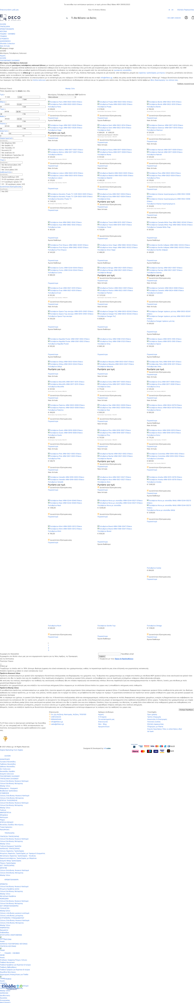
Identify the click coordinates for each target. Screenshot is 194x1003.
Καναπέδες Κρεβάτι (7, 701)
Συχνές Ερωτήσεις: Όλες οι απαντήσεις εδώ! (164, 657)
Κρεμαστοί (4, 862)
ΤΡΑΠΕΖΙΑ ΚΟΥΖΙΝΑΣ (8, 878)
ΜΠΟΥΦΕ (3, 800)
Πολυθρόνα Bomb (154, 107)
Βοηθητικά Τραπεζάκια (8, 721)
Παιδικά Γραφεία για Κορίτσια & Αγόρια (15, 902)
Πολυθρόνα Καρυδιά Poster (58, 344)
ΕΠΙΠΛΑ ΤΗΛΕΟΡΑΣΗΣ (8, 731)
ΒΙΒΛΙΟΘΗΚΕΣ (5, 935)
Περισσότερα (53, 118)
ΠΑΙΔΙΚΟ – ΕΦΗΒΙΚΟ (7, 34)
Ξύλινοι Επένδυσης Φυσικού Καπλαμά (14, 802)
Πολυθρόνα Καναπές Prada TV (60, 199)
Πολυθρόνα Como (55, 273)
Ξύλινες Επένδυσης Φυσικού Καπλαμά (14, 726)
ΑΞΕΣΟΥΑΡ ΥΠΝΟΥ (7, 951)
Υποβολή (102, 584)
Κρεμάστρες (4, 760)
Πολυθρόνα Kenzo (154, 410)
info (107, 677)
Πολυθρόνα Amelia (154, 482)
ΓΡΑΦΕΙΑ (3, 915)
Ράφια (2, 750)
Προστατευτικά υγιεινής (9, 956)
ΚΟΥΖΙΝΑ (3, 31)
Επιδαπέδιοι (4, 865)
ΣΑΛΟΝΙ (3, 24)
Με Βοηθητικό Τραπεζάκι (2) (13, 155)
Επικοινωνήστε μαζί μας (9, 10)
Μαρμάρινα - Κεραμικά (9, 718)
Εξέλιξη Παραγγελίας (185, 10)
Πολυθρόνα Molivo (55, 154)
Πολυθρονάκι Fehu (154, 366)
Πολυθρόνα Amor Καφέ (106, 250)
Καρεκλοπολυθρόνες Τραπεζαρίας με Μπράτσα (18, 790)
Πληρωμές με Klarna (155, 655)
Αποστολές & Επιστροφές (157, 648)
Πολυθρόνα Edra (104, 387)
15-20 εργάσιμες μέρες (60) (13, 179)
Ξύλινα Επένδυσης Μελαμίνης (11, 714)
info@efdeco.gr (106, 78)
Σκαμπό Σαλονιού (7, 704)
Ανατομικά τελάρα (7, 961)
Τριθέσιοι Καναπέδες (8, 694)
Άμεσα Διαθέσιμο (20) (10, 177)
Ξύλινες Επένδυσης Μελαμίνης (12, 728)
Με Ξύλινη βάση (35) (10, 170)
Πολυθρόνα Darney (154, 273)
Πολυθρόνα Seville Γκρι (106, 554)
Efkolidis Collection (7, 43)
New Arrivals (5, 46)
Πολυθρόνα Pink (54, 459)
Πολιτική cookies (153, 650)
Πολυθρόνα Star (104, 410)
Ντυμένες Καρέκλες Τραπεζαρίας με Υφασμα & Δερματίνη (22, 785)
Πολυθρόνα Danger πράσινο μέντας (161, 321)
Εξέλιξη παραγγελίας (155, 652)
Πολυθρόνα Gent (104, 130)
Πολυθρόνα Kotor (153, 435)
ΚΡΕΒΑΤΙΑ (4, 816)
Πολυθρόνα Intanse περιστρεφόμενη (161, 204)
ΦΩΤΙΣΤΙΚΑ (4, 969)
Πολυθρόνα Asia (54, 227)
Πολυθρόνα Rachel (105, 459)
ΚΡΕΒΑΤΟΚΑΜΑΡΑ (7, 29)
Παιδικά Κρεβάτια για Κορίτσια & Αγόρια (15, 897)
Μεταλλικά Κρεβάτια (8, 828)
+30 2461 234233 (174, 18)
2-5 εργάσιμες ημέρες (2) (12, 182)
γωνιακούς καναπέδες (122, 70)
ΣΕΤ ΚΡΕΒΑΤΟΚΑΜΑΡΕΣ (9, 838)
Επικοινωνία (103, 650)
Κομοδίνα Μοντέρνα (8, 904)
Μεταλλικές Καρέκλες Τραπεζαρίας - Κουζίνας (18, 788)
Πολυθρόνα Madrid (105, 178)
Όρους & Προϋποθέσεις (124, 587)
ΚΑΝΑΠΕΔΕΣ (5, 689)
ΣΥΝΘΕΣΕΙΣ (4, 723)
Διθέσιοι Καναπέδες (7, 697)
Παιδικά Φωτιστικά (7, 894)
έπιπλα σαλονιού (39, 80)
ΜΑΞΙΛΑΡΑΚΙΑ (5, 979)
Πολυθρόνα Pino (104, 435)
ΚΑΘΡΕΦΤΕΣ (4, 860)
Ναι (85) (5, 191)
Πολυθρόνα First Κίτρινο (57, 250)
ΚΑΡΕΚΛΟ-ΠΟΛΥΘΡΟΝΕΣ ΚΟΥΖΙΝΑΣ (13, 876)
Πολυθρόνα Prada (104, 107)
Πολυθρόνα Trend (104, 227)
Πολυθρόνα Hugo (54, 130)
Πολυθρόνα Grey (104, 344)
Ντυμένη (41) (7, 167)
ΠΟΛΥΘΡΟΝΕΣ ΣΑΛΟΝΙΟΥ (10, 706)
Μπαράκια (4, 745)
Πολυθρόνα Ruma (104, 154)
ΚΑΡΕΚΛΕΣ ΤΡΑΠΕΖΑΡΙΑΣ (10, 781)
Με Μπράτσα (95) (9, 143)
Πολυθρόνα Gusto (55, 435)
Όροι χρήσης (152, 643)
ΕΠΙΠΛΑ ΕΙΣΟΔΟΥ (7, 752)
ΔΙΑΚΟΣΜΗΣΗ (5, 41)
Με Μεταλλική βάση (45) (11, 165)
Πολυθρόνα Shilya (55, 366)
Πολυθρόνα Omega (154, 554)
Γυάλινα (3, 740)
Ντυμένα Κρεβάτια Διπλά (9, 821)
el (169, 10)
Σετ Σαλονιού (5, 699)
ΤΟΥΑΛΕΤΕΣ (4, 840)
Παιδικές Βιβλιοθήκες (8, 899)
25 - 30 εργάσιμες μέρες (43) (13, 184)
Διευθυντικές (5, 928)
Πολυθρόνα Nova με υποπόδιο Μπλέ (161, 510)
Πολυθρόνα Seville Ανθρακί (157, 250)
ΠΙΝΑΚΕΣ (3, 972)
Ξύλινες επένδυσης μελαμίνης (11, 848)
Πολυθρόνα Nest (54, 505)
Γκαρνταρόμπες (6, 757)
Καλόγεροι (4, 747)
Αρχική (2, 56)
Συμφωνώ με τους (116, 587)
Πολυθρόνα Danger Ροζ (107, 316)
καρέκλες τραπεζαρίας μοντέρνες (152, 73)
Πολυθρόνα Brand (104, 531)
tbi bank (150, 660)
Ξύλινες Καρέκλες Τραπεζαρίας (12, 783)
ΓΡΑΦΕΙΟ (3, 36)
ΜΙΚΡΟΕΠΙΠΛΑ (5, 743)
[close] (1, 592)
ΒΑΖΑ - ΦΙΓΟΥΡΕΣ (7, 974)
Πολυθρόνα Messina (105, 366)
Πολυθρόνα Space (154, 344)
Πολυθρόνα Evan (54, 293)
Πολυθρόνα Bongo (105, 273)
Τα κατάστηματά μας (106, 648)
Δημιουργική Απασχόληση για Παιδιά (14, 907)
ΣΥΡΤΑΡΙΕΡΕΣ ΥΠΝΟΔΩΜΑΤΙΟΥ (12, 850)
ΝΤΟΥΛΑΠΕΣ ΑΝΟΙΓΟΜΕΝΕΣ (11, 867)
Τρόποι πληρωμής (154, 645)
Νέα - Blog (102, 652)
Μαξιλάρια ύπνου (6, 953)
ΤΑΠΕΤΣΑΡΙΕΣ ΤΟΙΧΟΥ (8, 982)
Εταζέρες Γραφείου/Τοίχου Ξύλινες (13, 892)
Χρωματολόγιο (104, 655)
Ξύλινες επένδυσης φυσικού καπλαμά (14, 845)
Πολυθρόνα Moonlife (56, 387)
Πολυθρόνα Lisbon (55, 178)
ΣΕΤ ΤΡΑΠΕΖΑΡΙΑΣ (7, 798)
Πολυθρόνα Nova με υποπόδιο (109, 505)
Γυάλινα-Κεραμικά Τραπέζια (10, 778)
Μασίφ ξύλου (5, 843)
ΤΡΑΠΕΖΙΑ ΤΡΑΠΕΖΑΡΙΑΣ (9, 768)
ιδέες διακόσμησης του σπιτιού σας (164, 80)
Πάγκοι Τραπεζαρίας (8, 795)
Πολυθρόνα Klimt (54, 531)
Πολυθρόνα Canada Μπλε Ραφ (158, 227)
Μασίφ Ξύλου (5, 716)
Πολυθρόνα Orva (153, 387)
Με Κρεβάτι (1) (7, 145)
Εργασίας (3, 930)
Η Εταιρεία (102, 645)
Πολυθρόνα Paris (54, 107)
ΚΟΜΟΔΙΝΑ (4, 831)
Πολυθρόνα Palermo (56, 410)
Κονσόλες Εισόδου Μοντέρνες (11, 755)
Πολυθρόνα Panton (105, 293)
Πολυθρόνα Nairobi (154, 154)
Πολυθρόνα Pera (153, 178)
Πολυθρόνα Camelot (155, 293)
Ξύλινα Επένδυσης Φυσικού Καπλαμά (14, 711)
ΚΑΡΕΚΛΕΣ (4, 925)
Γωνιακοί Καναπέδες (8, 692)
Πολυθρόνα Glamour (155, 130)
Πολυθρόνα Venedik (55, 482)
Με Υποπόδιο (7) (8, 148)
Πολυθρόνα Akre (104, 482)
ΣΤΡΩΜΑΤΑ (4, 39)
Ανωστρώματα (5, 958)
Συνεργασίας (5, 932)
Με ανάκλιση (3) (8, 153)
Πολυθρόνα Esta (104, 199)
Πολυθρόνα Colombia (155, 459)
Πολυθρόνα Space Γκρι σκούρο (60, 316)
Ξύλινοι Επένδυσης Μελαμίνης (11, 805)
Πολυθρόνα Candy (154, 531)
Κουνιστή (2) (6, 150)
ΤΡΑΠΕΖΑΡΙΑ (5, 27)
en (172, 10)
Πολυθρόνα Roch (54, 554)
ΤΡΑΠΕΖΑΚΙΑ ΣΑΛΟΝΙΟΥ (9, 709)
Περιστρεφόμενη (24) (10, 158)
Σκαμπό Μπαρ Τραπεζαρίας (10, 793)
